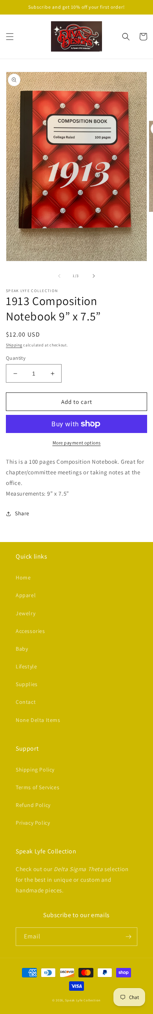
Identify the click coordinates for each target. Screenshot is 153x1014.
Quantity (16, 358)
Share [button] (22, 513)
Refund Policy (33, 805)
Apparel (26, 595)
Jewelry (25, 613)
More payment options (77, 443)
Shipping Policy (35, 769)
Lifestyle (26, 666)
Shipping (14, 345)
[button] (9, 36)
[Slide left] (59, 276)
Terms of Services (37, 787)
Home (23, 577)
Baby (22, 648)
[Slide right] (93, 276)
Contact (26, 701)
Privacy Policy (33, 822)
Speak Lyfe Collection (83, 1000)
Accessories (30, 631)
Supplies (27, 684)
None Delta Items (38, 719)
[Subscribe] (128, 936)
